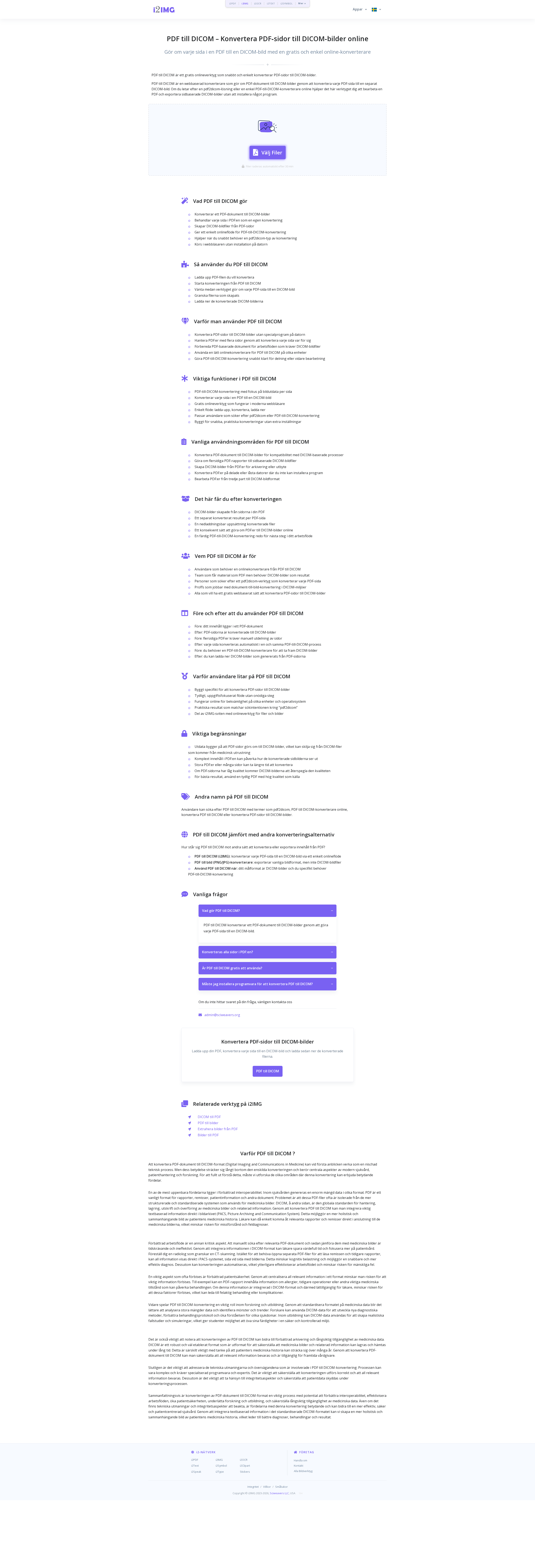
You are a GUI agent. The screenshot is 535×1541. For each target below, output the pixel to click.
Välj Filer (271, 152)
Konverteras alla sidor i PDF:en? (267, 952)
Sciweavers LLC (279, 1493)
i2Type (220, 1472)
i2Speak (196, 1472)
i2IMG (245, 3)
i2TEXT (271, 3)
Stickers (245, 1472)
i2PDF (232, 3)
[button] (359, 9)
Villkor (267, 1487)
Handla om (300, 1460)
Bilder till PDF (208, 1135)
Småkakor (281, 1487)
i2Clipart (245, 1465)
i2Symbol (221, 1465)
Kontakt (298, 1465)
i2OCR (257, 3)
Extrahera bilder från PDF (218, 1129)
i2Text (195, 1465)
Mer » (302, 3)
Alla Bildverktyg (303, 1471)
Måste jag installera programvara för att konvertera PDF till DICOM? (267, 984)
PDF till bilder (208, 1123)
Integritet (253, 1487)
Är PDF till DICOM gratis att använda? (267, 968)
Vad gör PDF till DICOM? (267, 910)
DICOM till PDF (209, 1117)
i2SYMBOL (286, 3)
